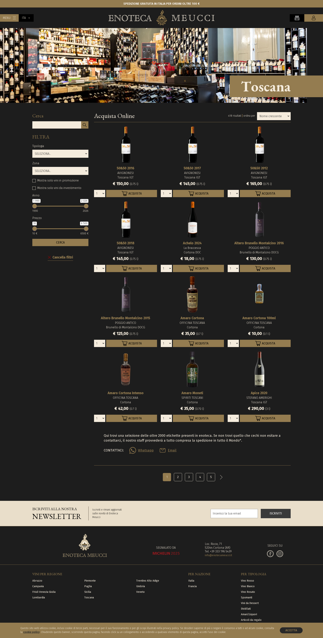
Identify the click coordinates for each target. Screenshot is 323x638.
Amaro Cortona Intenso (126, 393)
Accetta (291, 630)
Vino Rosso (247, 580)
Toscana (89, 597)
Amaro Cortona (192, 318)
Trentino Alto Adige (147, 580)
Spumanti (246, 597)
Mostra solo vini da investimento (59, 188)
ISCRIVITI (276, 513)
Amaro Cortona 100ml (259, 318)
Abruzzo (37, 580)
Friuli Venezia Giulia (44, 592)
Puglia (88, 586)
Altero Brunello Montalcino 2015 (125, 318)
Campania (38, 586)
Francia (192, 586)
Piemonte (90, 580)
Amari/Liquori (249, 614)
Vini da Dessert (250, 603)
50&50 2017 (192, 168)
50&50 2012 (259, 168)
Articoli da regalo (251, 620)
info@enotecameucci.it (218, 555)
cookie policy (31, 632)
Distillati (246, 608)
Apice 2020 (259, 393)
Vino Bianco (248, 586)
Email (172, 450)
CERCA (60, 242)
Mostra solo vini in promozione (58, 180)
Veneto (140, 592)
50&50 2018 (125, 243)
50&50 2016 (125, 168)
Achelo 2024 (192, 243)
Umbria (140, 586)
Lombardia (38, 597)
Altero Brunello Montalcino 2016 (259, 243)
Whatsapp (146, 450)
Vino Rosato (248, 592)
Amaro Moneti (192, 393)
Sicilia (87, 592)
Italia (191, 580)
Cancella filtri (63, 257)
